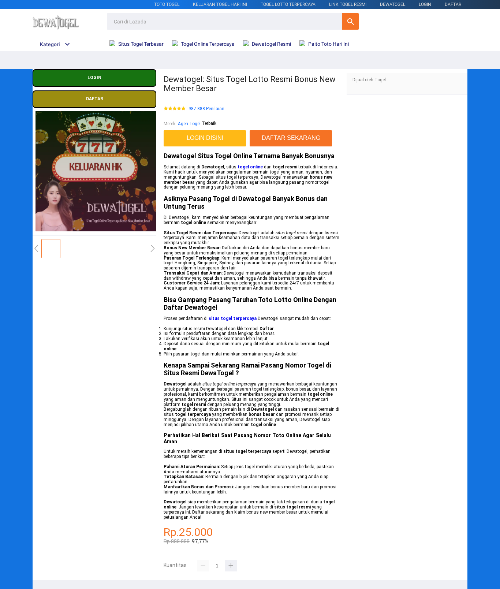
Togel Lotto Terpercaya (288, 4)
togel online (250, 166)
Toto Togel (166, 4)
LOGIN (425, 4)
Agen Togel (189, 123)
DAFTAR (453, 4)
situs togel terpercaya (233, 318)
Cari (350, 21)
